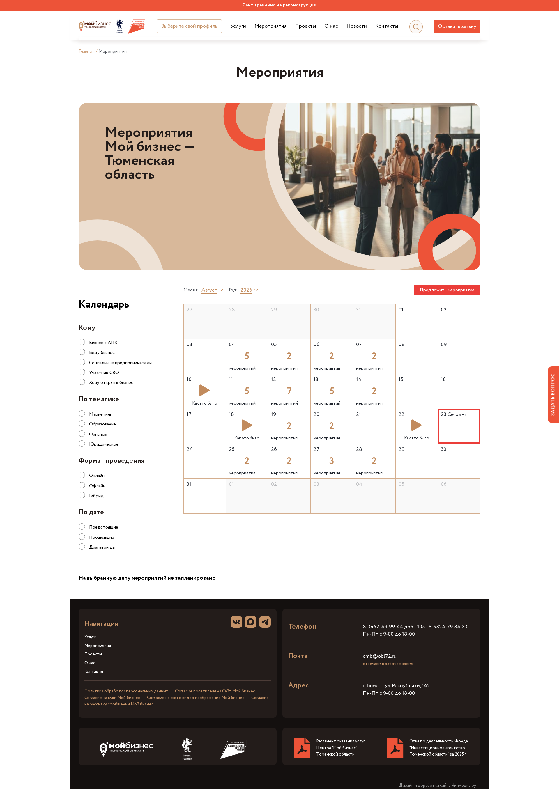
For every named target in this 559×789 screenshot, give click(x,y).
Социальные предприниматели (120, 362)
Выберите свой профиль (189, 26)
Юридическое (103, 444)
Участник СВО (104, 372)
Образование (102, 424)
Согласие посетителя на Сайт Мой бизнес (215, 691)
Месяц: (191, 290)
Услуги (238, 26)
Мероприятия (270, 26)
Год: (233, 290)
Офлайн (97, 486)
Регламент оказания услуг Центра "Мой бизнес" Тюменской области (340, 747)
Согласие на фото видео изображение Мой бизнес (195, 698)
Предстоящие (103, 527)
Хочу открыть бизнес (111, 382)
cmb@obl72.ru (380, 656)
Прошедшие (101, 537)
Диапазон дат (103, 547)
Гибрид (96, 495)
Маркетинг (100, 414)
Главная (86, 51)
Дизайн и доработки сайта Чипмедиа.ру (437, 785)
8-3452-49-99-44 (383, 627)
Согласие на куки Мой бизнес (112, 698)
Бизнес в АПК (103, 342)
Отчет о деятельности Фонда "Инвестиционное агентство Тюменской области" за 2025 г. (438, 747)
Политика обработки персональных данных (126, 691)
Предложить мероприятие (447, 290)
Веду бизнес (102, 352)
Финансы (98, 434)
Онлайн (97, 475)
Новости (356, 26)
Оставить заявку (457, 26)
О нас (331, 26)
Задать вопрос (553, 394)
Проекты (305, 26)
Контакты (386, 26)
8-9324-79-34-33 (448, 627)
